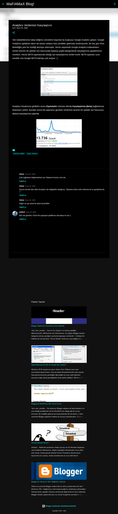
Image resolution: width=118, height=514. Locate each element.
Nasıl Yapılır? (32, 153)
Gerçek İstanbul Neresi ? (40, 443)
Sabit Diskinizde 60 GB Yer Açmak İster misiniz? (48, 365)
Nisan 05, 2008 (30, 174)
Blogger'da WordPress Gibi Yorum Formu (46, 404)
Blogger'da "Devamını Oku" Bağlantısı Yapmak (48, 482)
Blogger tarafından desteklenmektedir (60, 506)
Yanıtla (22, 181)
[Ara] (37, 4)
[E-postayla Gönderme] (13, 151)
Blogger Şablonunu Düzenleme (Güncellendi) (47, 326)
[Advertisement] (59, 278)
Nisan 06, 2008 (30, 186)
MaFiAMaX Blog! (20, 4)
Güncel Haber (18, 153)
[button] (13, 32)
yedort (22, 212)
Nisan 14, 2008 (31, 212)
